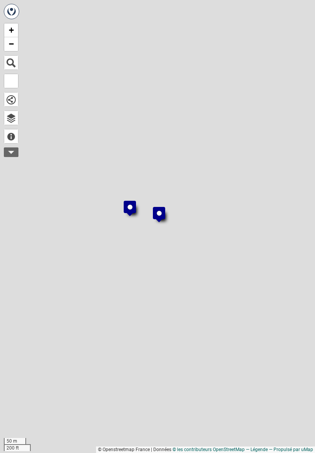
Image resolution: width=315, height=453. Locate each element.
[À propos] (11, 136)
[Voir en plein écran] (11, 81)
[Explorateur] (11, 118)
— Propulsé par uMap (291, 449)
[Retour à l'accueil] (11, 11)
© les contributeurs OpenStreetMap (208, 449)
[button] (155, 209)
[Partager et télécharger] (11, 99)
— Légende (257, 449)
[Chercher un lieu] (11, 62)
